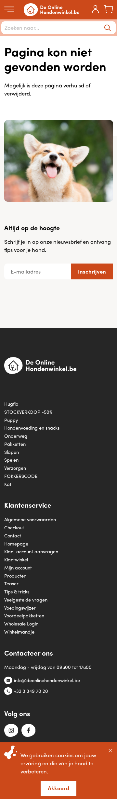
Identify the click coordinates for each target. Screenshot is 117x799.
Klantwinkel (16, 559)
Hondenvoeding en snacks (31, 427)
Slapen (11, 451)
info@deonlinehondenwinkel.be (47, 680)
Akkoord (58, 788)
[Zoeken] (107, 27)
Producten (15, 575)
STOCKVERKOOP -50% (28, 411)
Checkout (14, 527)
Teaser (11, 583)
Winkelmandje (19, 631)
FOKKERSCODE (20, 475)
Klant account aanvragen (31, 551)
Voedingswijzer (20, 607)
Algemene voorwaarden (30, 519)
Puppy (11, 419)
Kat (7, 483)
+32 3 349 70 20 (31, 690)
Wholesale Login (21, 623)
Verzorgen (15, 467)
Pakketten (15, 443)
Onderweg (15, 435)
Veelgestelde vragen (25, 599)
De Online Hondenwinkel (51, 9)
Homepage (16, 543)
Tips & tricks (16, 591)
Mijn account (18, 567)
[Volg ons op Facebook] (28, 731)
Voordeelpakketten (24, 615)
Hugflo (11, 403)
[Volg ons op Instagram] (11, 731)
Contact (12, 535)
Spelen (11, 459)
